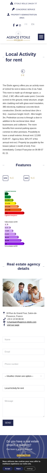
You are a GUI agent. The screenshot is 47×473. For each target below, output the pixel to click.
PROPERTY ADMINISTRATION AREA (24, 16)
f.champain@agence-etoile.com (21, 322)
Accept (7, 469)
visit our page (13, 325)
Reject (18, 469)
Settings (30, 469)
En (32, 24)
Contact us (23, 455)
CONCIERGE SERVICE (25, 9)
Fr (26, 24)
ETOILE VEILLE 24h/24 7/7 (25, 3)
